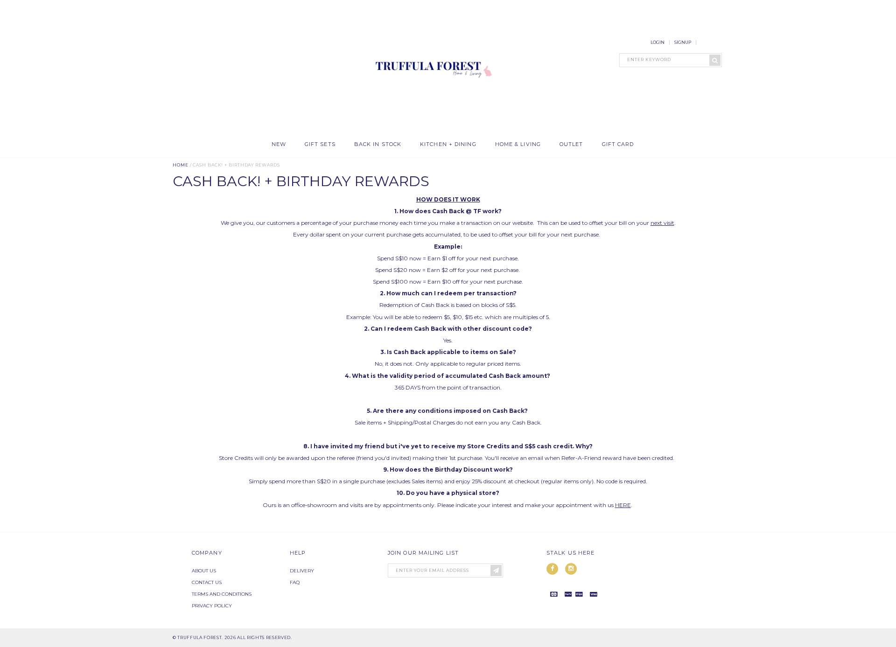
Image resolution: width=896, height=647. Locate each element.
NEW (279, 144)
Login (658, 42)
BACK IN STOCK (377, 144)
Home (181, 164)
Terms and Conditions (222, 594)
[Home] (432, 130)
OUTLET (571, 144)
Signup (682, 42)
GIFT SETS (320, 144)
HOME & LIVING (518, 144)
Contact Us (207, 582)
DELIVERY (302, 571)
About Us (204, 571)
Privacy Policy (212, 606)
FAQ (295, 582)
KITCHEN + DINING (448, 144)
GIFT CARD (618, 144)
